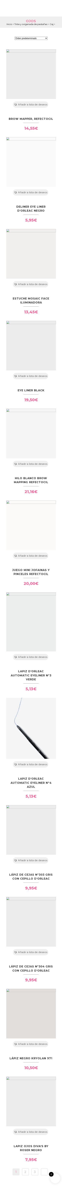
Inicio (9, 24)
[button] (30, 104)
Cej (53, 24)
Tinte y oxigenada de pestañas (30, 24)
